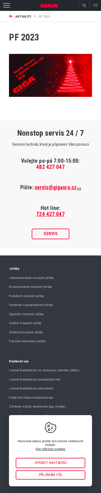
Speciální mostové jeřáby (26, 314)
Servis (50, 233)
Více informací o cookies (50, 449)
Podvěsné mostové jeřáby (26, 296)
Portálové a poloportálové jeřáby (31, 305)
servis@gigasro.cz (56, 187)
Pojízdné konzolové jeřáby (27, 341)
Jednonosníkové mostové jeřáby (31, 278)
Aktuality (23, 16)
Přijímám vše (50, 475)
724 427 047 (50, 214)
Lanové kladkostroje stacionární (31, 388)
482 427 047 (50, 167)
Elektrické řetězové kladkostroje (31, 397)
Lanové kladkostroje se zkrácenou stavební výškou (44, 370)
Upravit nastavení (51, 463)
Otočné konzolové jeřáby (26, 332)
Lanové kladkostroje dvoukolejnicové (34, 379)
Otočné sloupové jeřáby (25, 323)
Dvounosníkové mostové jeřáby (30, 287)
